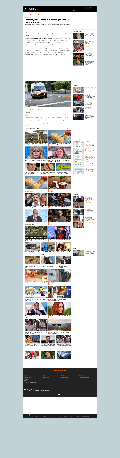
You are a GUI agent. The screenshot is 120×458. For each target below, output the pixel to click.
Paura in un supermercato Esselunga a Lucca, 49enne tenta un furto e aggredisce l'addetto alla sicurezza (47, 124)
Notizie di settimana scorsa (30, 382)
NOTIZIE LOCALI (59, 359)
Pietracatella (46, 10)
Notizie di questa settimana (30, 380)
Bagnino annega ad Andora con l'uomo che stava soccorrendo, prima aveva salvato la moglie (47, 117)
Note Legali (36, 416)
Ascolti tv (60, 10)
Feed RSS (56, 390)
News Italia (93, 390)
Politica (44, 373)
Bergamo (27, 76)
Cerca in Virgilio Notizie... (42, 390)
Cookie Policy (44, 416)
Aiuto (55, 416)
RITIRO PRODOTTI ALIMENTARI (90, 87)
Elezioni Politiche (64, 377)
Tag (86, 390)
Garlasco (51, 10)
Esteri (62, 373)
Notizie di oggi (27, 377)
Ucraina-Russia (46, 377)
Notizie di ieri (27, 379)
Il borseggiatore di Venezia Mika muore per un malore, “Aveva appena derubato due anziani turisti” (46, 121)
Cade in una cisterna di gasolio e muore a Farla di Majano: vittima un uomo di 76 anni (45, 119)
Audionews (87, 8)
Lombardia (35, 76)
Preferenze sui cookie (50, 416)
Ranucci (55, 10)
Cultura (26, 375)
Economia (81, 373)
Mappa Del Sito (64, 390)
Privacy (40, 416)
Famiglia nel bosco (66, 10)
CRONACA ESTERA (88, 53)
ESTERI (86, 155)
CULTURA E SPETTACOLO (89, 33)
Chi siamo (32, 416)
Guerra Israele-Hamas (84, 377)
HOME (26, 17)
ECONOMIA (87, 141)
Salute (43, 375)
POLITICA (86, 168)
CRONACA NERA (43, 359)
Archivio (80, 390)
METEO (86, 250)
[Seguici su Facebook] (59, 395)
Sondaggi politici (74, 10)
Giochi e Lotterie (64, 375)
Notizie (30, 389)
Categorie (73, 390)
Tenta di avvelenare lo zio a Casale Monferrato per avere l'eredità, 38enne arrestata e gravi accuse (46, 114)
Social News (81, 375)
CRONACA (29, 17)
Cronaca (26, 373)
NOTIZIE (32, 8)
